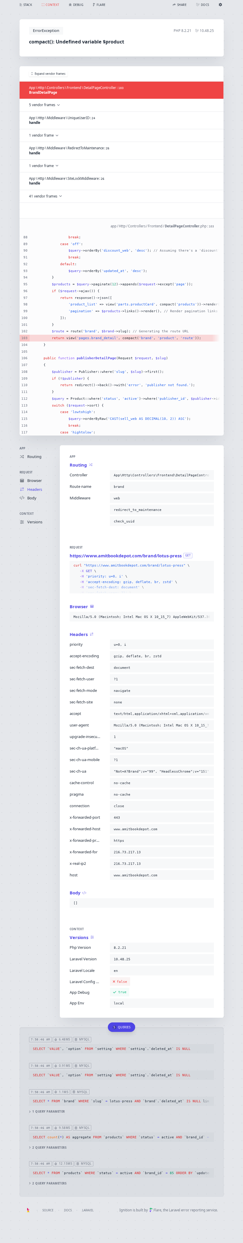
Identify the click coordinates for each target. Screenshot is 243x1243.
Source (47, 1210)
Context (27, 514)
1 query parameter (48, 1111)
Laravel (88, 1210)
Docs (68, 1210)
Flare (157, 1210)
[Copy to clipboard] (208, 475)
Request (26, 472)
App (22, 448)
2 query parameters (49, 1148)
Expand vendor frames (50, 74)
